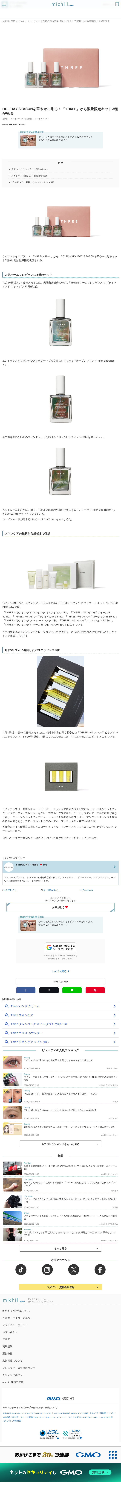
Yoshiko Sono (112, 1068)
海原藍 (115, 1207)
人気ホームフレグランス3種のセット (30, 169)
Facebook (88, 890)
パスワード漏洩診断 (61, 1413)
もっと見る (60, 1248)
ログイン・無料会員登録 (60, 1287)
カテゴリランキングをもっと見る (60, 1144)
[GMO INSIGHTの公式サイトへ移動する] (60, 1397)
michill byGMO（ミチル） (13, 21)
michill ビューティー (109, 1135)
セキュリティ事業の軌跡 (12, 1421)
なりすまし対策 (106, 1417)
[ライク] (117, 3)
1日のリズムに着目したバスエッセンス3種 (32, 182)
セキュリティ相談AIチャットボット (103, 1413)
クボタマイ (113, 1118)
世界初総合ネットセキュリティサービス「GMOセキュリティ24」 (27, 1413)
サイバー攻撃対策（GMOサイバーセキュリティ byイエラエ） (43, 1417)
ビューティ (33, 21)
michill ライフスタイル (108, 1085)
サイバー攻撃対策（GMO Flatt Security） (83, 1417)
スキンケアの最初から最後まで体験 (29, 175)
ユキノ (115, 1102)
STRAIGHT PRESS (17, 124)
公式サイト (10, 890)
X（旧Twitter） (51, 890)
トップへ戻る (59, 971)
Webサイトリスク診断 (79, 1413)
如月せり (114, 1191)
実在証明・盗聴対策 (10, 1417)
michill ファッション (109, 1174)
